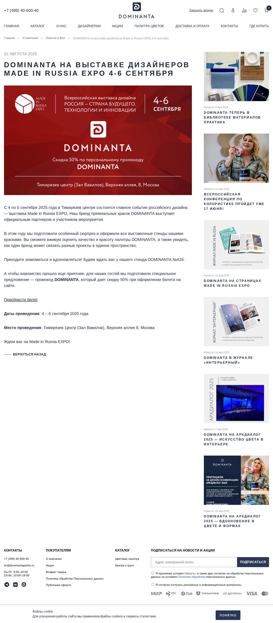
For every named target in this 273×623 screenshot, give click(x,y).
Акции (117, 26)
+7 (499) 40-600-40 (21, 10)
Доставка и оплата (192, 26)
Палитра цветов (149, 26)
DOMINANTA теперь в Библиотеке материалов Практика (232, 117)
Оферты (189, 573)
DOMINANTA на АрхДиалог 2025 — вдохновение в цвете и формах (232, 521)
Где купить (259, 26)
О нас (61, 26)
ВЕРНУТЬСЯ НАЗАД (29, 354)
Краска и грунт (124, 565)
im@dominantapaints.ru (19, 565)
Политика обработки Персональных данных (75, 578)
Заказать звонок (201, 10)
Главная (11, 26)
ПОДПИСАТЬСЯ (253, 562)
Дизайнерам (89, 26)
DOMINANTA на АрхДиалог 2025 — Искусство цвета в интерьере (234, 439)
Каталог (38, 26)
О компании (54, 558)
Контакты (229, 26)
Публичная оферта (58, 585)
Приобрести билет (21, 299)
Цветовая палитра (127, 558)
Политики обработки (191, 576)
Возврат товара (56, 572)
